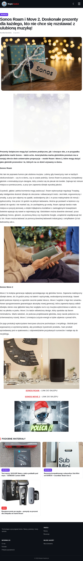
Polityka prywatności (8, 550)
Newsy (46, 531)
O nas (4, 543)
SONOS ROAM (33, 390)
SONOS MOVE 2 (32, 397)
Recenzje (46, 534)
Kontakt (4, 546)
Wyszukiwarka (48, 543)
